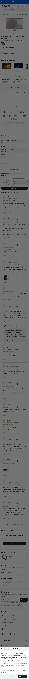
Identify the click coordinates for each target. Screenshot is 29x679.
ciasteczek (10, 653)
